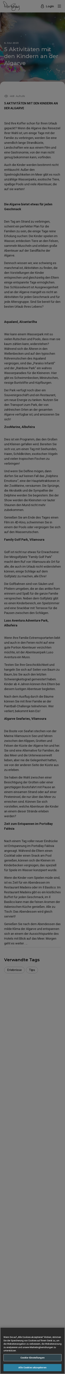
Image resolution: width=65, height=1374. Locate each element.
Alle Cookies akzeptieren (32, 1367)
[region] (32, 1350)
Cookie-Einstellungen (32, 1357)
